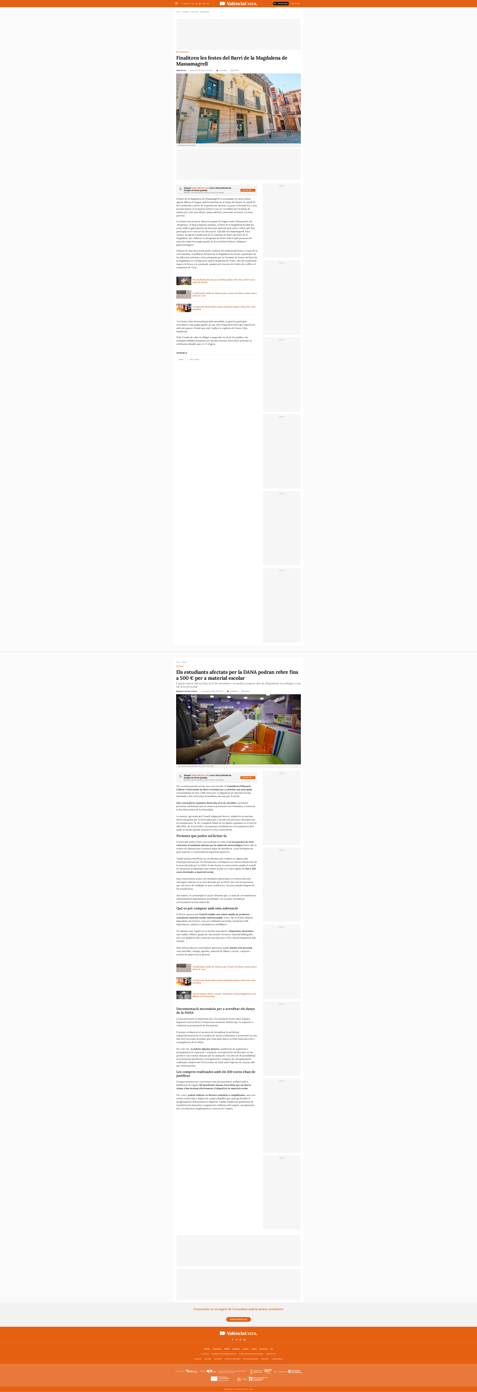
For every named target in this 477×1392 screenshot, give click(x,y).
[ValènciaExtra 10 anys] (238, 3)
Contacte (198, 1359)
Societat (245, 1349)
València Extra (181, 70)
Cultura (254, 1349)
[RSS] (199, 3)
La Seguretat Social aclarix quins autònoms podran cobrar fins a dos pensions (224, 307)
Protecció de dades (232, 1359)
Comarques (185, 12)
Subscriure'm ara (238, 1319)
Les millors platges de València (251, 1354)
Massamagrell (182, 52)
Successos (264, 1349)
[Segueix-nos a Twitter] (193, 3)
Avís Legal (218, 1359)
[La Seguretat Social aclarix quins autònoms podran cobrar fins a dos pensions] (183, 308)
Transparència (277, 1359)
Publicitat (265, 1359)
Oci (272, 1349)
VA (204, 4)
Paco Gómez (194, 359)
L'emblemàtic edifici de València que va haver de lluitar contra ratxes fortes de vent (225, 294)
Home (178, 12)
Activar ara (247, 190)
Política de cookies (250, 1359)
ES (208, 4)
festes (181, 359)
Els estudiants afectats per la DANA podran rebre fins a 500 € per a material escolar (224, 280)
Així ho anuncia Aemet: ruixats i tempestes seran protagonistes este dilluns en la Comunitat (224, 995)
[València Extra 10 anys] (238, 1335)
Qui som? (208, 1359)
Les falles (205, 1354)
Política (227, 1349)
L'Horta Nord (195, 12)
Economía (236, 1349)
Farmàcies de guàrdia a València (224, 1354)
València (180, 666)
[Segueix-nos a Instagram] (196, 3)
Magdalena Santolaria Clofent (186, 691)
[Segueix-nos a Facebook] (190, 3)
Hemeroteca (271, 1354)
